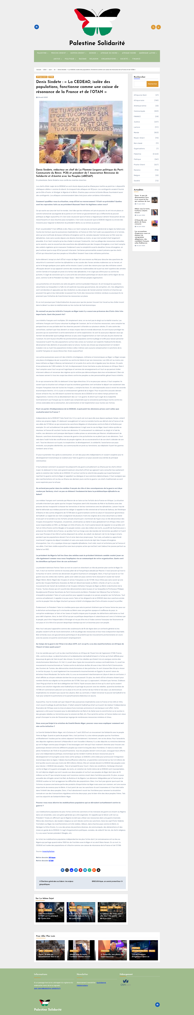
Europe (72, 907)
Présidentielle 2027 (140, 951)
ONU (40, 951)
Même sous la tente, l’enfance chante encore (142, 210)
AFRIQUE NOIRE (129, 53)
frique (52, 857)
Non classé (138, 143)
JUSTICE (57, 59)
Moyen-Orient (139, 138)
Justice (137, 122)
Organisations (139, 149)
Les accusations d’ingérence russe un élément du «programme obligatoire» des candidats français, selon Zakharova (142, 237)
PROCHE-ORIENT (58, 53)
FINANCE (136, 59)
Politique (137, 159)
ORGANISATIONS (108, 59)
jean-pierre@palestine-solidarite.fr (47, 988)
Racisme (137, 170)
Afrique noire (42, 77)
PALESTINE (42, 53)
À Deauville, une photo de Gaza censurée (141, 222)
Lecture (137, 127)
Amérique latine (140, 106)
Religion (137, 175)
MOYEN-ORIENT (77, 53)
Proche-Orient (139, 165)
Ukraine (48, 910)
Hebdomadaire (82, 986)
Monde (136, 133)
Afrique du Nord (140, 95)
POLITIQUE (70, 59)
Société (137, 181)
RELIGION (94, 59)
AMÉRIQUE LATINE (147, 53)
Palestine (137, 154)
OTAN (51, 77)
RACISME (83, 59)
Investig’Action (48, 851)
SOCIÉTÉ (124, 59)
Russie (86, 907)
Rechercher (140, 77)
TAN (51, 861)
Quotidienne (101, 983)
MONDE (93, 53)
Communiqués (139, 111)
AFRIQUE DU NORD (109, 53)
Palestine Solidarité (97, 43)
